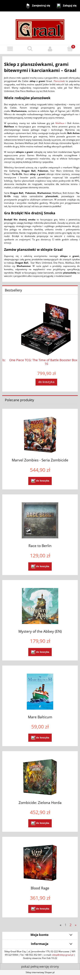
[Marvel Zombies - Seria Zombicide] (40, 435)
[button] (10, 49)
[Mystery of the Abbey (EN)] (40, 606)
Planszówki (59, 81)
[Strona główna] (40, 28)
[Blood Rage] (40, 863)
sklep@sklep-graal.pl (62, 954)
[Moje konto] (50, 49)
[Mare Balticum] (40, 692)
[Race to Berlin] (40, 520)
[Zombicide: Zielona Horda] (40, 777)
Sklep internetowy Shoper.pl (40, 972)
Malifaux (59, 123)
